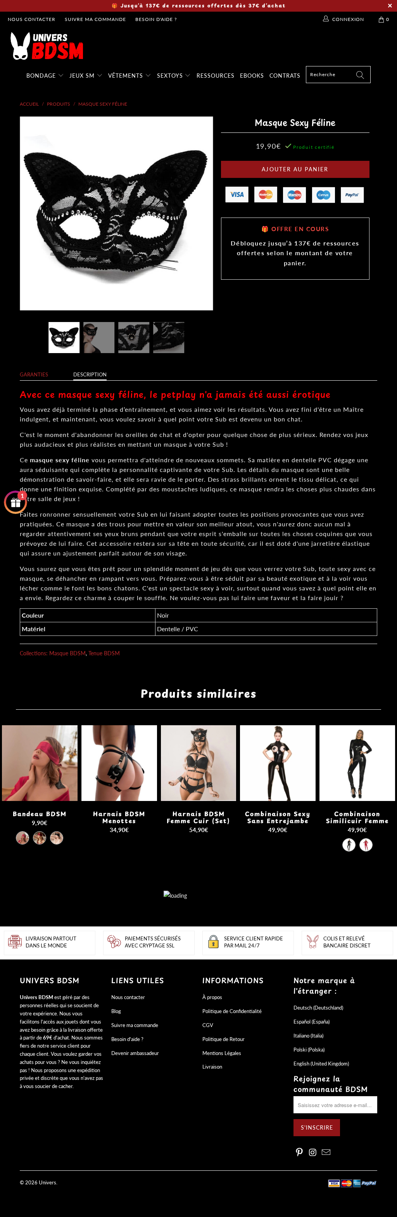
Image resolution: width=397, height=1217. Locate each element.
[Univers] (202, 46)
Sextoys (171, 75)
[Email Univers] (326, 1153)
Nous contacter (31, 19)
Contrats (284, 75)
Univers (47, 1182)
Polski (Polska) (309, 1049)
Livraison (212, 1067)
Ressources (216, 75)
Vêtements (126, 75)
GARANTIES (34, 374)
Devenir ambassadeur (135, 1053)
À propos (212, 997)
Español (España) (311, 1022)
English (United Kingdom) (321, 1063)
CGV (207, 1025)
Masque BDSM (67, 653)
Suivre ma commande (95, 19)
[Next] (203, 213)
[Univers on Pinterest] (299, 1153)
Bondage (42, 75)
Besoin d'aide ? (156, 19)
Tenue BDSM (104, 653)
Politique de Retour (223, 1039)
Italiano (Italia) (308, 1035)
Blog (116, 1011)
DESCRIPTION (90, 374)
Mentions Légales (221, 1053)
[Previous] (30, 213)
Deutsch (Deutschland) (318, 1008)
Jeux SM (83, 75)
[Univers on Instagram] (313, 1153)
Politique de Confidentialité (232, 1011)
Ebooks (252, 75)
